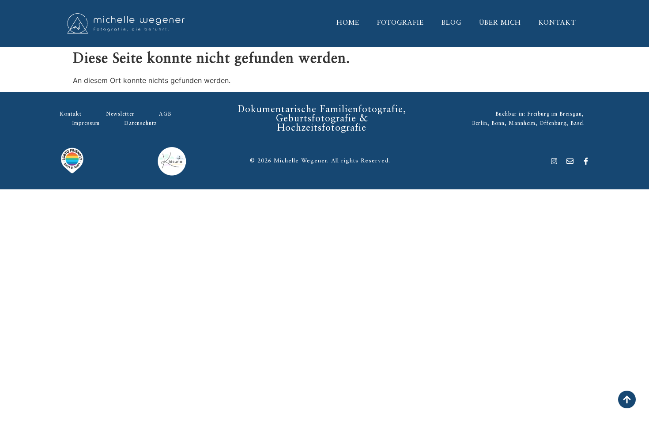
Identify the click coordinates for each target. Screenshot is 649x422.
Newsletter (120, 114)
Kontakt (557, 23)
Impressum (86, 123)
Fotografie (400, 23)
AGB (165, 114)
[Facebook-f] (585, 161)
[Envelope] (570, 161)
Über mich (500, 23)
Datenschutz (140, 123)
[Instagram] (554, 161)
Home (347, 23)
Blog (451, 23)
